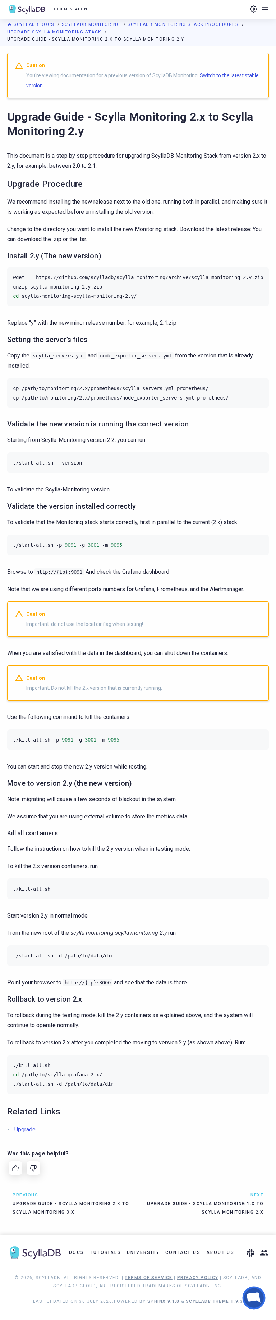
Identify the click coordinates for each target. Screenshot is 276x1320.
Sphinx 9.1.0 (163, 1301)
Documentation (69, 9)
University (143, 1252)
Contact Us (183, 1252)
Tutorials (105, 1252)
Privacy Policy (197, 1277)
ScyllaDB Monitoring (92, 24)
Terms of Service (148, 1277)
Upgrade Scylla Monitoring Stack (55, 31)
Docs (76, 1252)
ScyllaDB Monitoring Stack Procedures (184, 24)
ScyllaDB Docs (34, 24)
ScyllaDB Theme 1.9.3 (214, 1301)
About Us (220, 1252)
